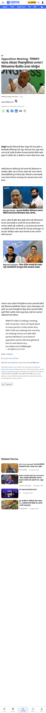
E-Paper (13, 711)
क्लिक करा (36, 363)
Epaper (5, 7)
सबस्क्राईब (33, 2)
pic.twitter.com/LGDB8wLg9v (18, 346)
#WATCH (9, 321)
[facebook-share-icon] (12, 112)
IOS (20, 378)
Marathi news (13, 367)
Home (4, 711)
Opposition (9, 384)
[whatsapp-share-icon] (3, 112)
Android (13, 378)
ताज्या (12, 7)
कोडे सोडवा (15, 358)
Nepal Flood (21, 7)
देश (29, 7)
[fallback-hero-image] (9, 468)
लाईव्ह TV (33, 711)
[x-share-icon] (7, 112)
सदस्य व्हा (10, 354)
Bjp (3, 384)
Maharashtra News (7, 369)
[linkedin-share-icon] (16, 112)
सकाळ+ (41, 711)
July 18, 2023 (20, 349)
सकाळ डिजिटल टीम (7, 102)
